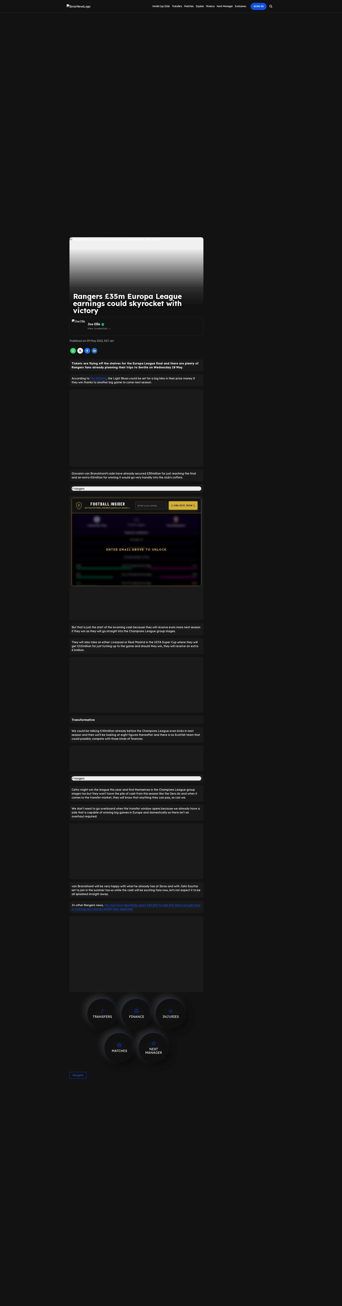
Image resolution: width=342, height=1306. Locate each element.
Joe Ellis (93, 324)
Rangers (77, 1075)
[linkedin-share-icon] (94, 352)
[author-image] (79, 326)
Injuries (200, 6)
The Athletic (98, 378)
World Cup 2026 (161, 6)
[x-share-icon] (80, 352)
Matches (189, 6)
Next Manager (225, 6)
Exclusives (240, 6)
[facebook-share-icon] (87, 352)
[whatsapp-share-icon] (73, 352)
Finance (210, 6)
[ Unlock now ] (183, 505)
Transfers (177, 6)
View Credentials (99, 328)
